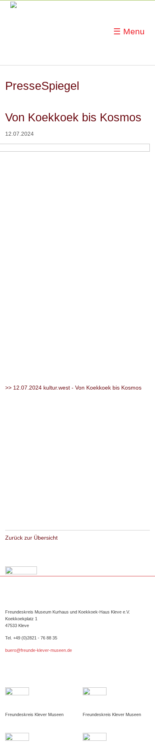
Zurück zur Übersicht (31, 537)
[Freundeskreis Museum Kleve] (30, 32)
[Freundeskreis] (38, 699)
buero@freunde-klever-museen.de (38, 650)
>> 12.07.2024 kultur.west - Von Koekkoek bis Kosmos (73, 387)
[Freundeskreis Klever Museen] (116, 699)
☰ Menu (129, 31)
